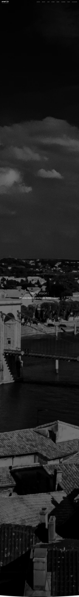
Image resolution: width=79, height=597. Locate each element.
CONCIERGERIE (74, 1)
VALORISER (63, 1)
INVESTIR (43, 1)
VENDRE (58, 1)
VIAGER (68, 1)
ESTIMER (53, 1)
